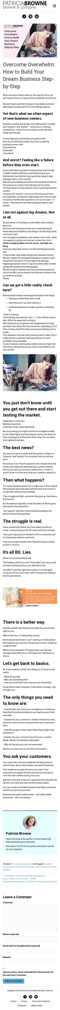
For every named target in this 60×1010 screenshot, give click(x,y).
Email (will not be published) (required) (21, 946)
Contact (13, 1001)
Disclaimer (22, 1006)
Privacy (24, 1001)
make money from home (45, 867)
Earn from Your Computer (21, 867)
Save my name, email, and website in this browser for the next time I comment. (28, 973)
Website (7, 957)
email (34, 317)
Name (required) (11, 934)
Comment (8, 902)
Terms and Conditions (41, 1001)
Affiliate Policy (36, 1006)
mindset (6, 870)
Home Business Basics (22, 864)
